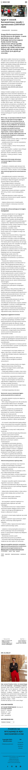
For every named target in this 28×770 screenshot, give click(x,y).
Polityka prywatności (7, 744)
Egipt (14, 551)
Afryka (10, 551)
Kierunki (18, 551)
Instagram (20, 744)
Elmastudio (17, 762)
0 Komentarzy (14, 30)
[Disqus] (14, 575)
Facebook (20, 742)
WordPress (16, 761)
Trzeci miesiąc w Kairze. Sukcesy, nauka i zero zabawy (21, 641)
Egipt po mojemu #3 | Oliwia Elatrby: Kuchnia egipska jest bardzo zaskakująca (7, 641)
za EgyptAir (5, 211)
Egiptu (2, 93)
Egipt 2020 (7, 554)
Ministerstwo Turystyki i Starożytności (12, 549)
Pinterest (20, 746)
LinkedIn (20, 748)
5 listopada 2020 (6, 30)
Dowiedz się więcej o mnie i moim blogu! (12, 700)
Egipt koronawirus (15, 554)
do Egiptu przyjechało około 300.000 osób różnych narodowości (12, 86)
